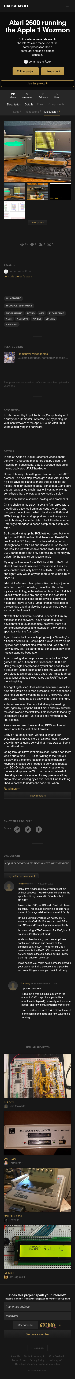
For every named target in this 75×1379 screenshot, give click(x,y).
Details (29, 104)
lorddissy (22, 883)
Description (14, 104)
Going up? (38, 1347)
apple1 (37, 318)
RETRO (31, 313)
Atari (9, 318)
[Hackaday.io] (16, 6)
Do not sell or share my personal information (37, 1364)
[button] (67, 6)
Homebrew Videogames (33, 354)
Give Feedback (57, 1356)
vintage (50, 318)
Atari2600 (22, 318)
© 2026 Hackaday (37, 1370)
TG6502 (9, 1102)
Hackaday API (55, 1360)
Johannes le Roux (40, 61)
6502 (41, 313)
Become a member (14, 1298)
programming (14, 313)
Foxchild (14, 1220)
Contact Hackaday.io (34, 1356)
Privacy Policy (37, 1360)
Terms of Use (18, 1360)
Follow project (25, 71)
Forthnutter (15, 1163)
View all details (37, 795)
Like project (53, 71)
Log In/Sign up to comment (21, 876)
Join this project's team (18, 276)
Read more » (12, 788)
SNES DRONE (13, 1216)
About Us (15, 1356)
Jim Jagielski (17, 1277)
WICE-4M (10, 1159)
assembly (11, 324)
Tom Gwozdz (17, 1106)
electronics (56, 313)
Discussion (52, 111)
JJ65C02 (9, 1272)
